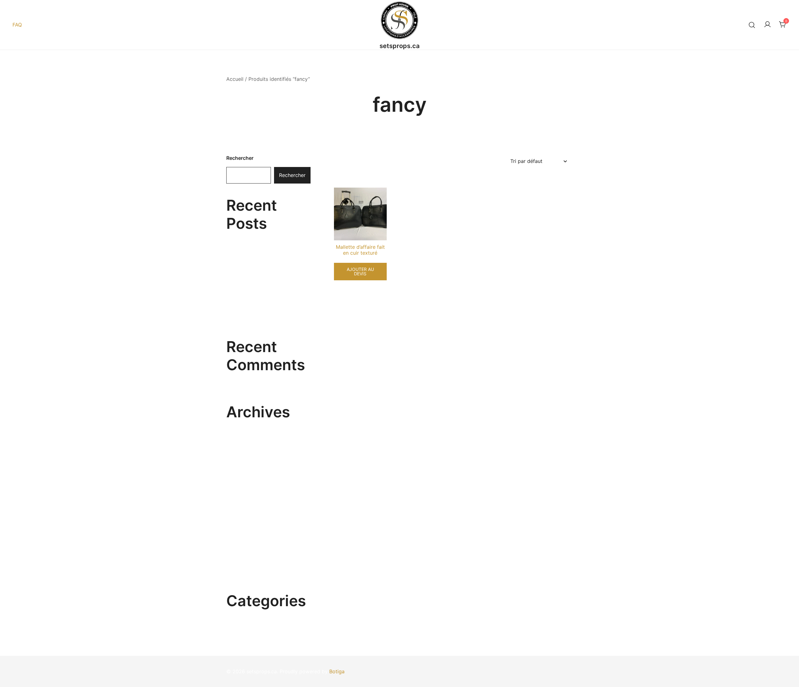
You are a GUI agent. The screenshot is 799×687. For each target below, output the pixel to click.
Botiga (337, 671)
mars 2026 (239, 425)
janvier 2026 (241, 448)
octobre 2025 (242, 482)
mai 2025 (237, 540)
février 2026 (241, 437)
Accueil (234, 79)
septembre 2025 (246, 494)
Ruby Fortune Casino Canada (260, 255)
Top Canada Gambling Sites (259, 236)
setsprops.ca (399, 46)
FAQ (17, 25)
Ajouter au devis (360, 271)
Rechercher (239, 158)
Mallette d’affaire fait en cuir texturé (360, 250)
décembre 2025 (245, 460)
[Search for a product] (752, 25)
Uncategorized (243, 614)
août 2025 (238, 506)
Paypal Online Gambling (254, 274)
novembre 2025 (245, 471)
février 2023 (241, 575)
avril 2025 (238, 552)
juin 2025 (237, 529)
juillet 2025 (239, 517)
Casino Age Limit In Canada (259, 293)
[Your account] (767, 25)
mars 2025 (239, 563)
